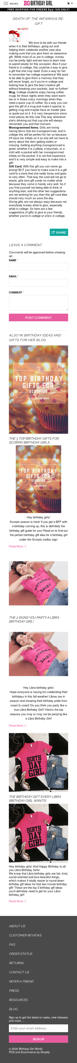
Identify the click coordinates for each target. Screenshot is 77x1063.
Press (14, 991)
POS (12, 1052)
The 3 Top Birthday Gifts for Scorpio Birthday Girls (34, 440)
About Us (17, 926)
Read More (16, 546)
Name (13, 260)
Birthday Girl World (30, 1049)
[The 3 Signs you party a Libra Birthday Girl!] (38, 583)
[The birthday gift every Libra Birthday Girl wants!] (38, 762)
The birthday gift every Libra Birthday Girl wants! (35, 799)
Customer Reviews (25, 935)
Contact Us (19, 972)
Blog (13, 1009)
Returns (16, 963)
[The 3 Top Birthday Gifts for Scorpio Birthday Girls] (38, 389)
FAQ (12, 944)
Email (14, 276)
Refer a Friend (21, 981)
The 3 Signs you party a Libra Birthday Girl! (34, 619)
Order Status (20, 954)
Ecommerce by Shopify (35, 1052)
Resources (18, 1000)
